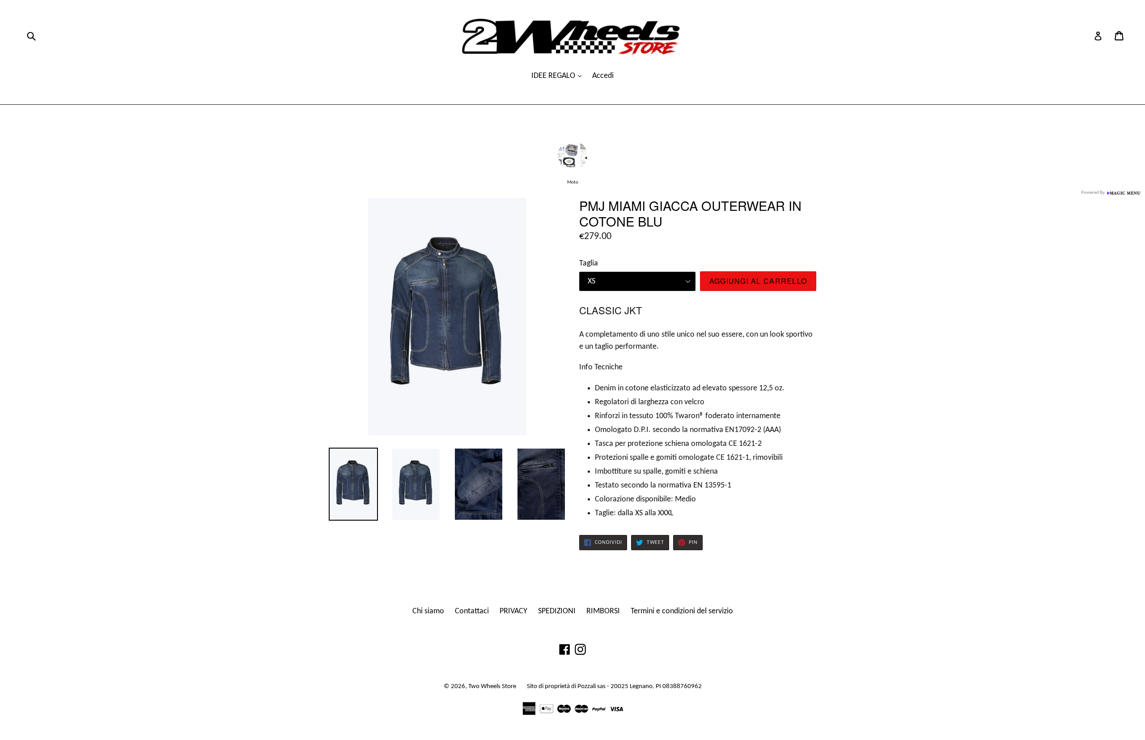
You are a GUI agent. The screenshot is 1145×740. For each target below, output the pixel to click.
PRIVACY (513, 611)
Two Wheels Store (492, 686)
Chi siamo (428, 611)
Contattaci (472, 611)
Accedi (603, 76)
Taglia (588, 263)
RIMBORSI (603, 611)
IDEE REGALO (554, 76)
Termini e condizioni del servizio (682, 611)
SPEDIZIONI (557, 611)
